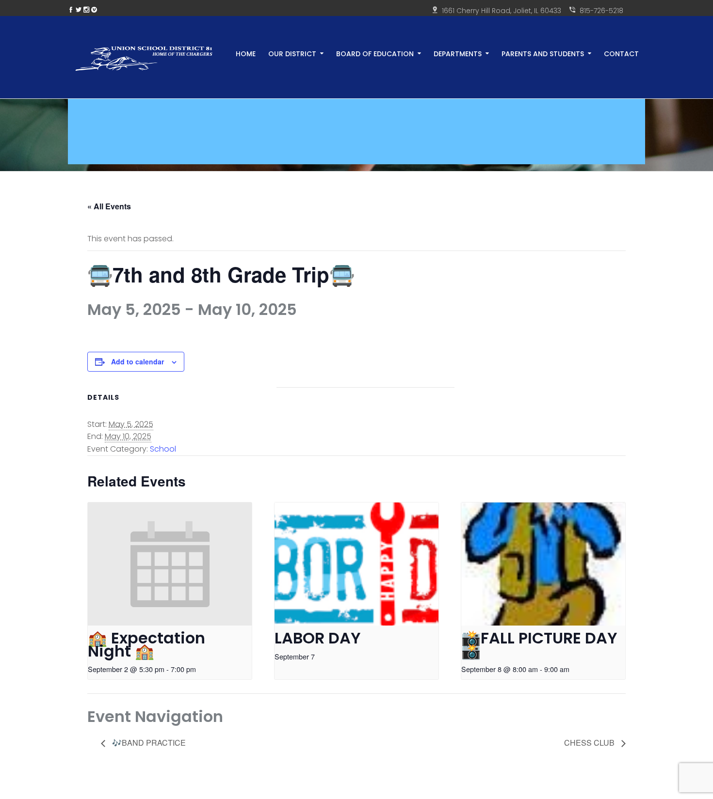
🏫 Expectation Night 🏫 (146, 644)
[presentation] (170, 564)
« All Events (109, 206)
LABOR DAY (318, 638)
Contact (621, 53)
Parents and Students (543, 53)
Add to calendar (137, 361)
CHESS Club (590, 742)
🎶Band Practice (148, 742)
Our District (292, 53)
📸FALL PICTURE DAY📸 (539, 644)
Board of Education (375, 53)
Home (246, 53)
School (163, 448)
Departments (458, 53)
